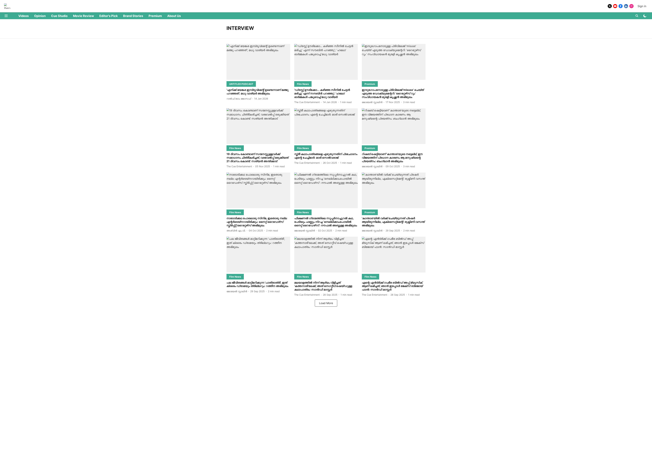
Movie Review (83, 16)
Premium (155, 16)
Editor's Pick (108, 16)
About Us (174, 16)
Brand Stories (133, 16)
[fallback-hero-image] (258, 62)
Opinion (40, 16)
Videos (23, 16)
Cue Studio (59, 16)
